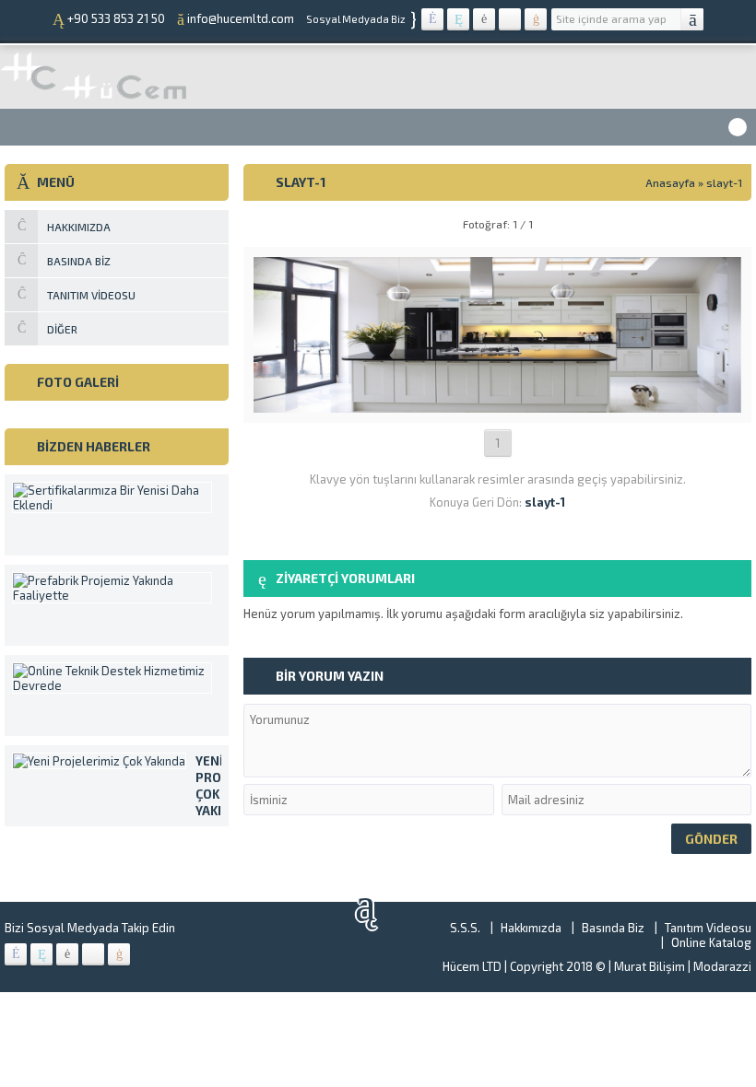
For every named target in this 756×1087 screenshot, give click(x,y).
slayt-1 (724, 182)
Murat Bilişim (649, 966)
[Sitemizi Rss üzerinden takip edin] (536, 19)
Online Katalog (711, 942)
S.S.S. (465, 927)
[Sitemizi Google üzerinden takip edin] (484, 19)
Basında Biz (613, 927)
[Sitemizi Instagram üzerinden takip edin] (510, 19)
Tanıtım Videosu (708, 927)
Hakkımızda (531, 927)
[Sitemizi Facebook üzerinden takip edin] (432, 19)
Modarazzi (722, 966)
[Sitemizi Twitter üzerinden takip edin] (458, 19)
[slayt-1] (497, 405)
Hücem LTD (472, 966)
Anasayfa (670, 182)
